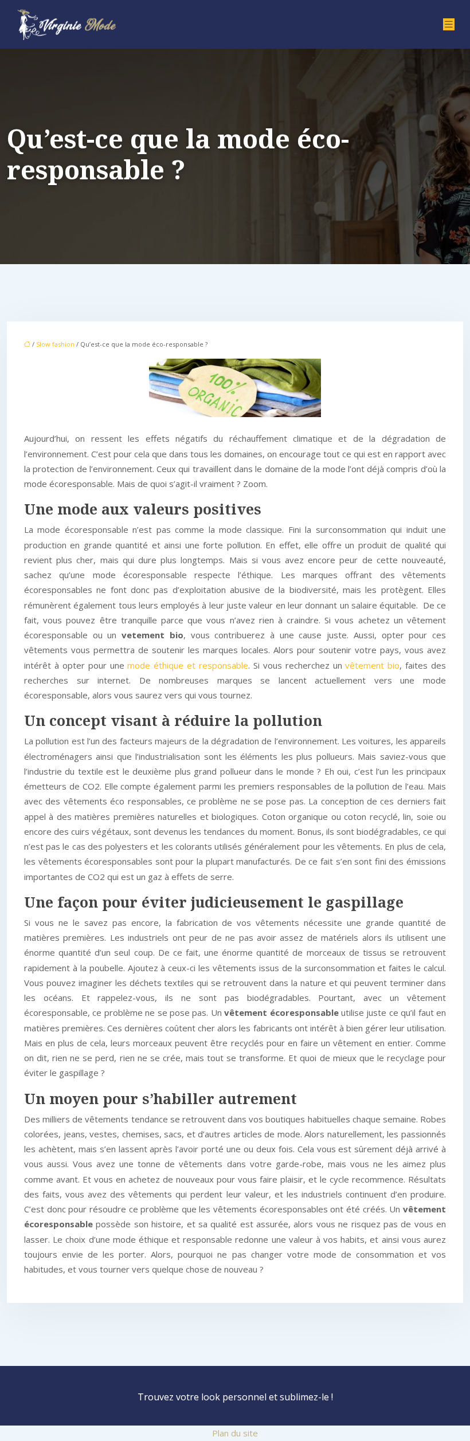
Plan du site (235, 1433)
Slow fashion (55, 344)
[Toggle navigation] (448, 24)
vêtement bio (372, 665)
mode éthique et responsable (187, 665)
